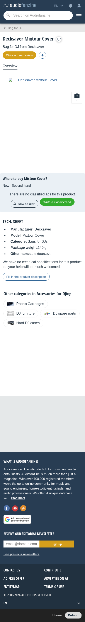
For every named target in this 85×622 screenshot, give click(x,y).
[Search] (8, 16)
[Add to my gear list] (59, 39)
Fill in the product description (26, 276)
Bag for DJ (11, 47)
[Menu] (79, 15)
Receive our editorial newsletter (28, 533)
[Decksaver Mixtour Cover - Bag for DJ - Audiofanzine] (19, 5)
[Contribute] (42, 55)
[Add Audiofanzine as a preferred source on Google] (17, 519)
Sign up (56, 544)
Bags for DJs (38, 241)
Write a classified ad (57, 202)
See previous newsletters (21, 554)
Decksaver (35, 47)
